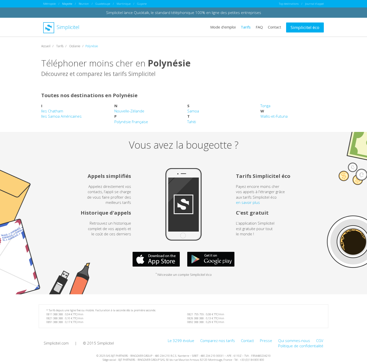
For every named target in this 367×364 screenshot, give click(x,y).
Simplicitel (67, 27)
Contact (274, 26)
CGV (319, 340)
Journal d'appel (314, 3)
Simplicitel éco (305, 27)
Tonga (265, 105)
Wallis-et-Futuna (274, 116)
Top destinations (289, 3)
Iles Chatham (52, 110)
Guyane (142, 3)
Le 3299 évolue (181, 340)
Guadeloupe (102, 3)
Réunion (84, 3)
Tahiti (191, 121)
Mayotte (67, 3)
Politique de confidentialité (300, 345)
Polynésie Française (131, 121)
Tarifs (246, 26)
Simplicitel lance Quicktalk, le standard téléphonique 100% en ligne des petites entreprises (183, 12)
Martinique (124, 3)
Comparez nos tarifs (217, 340)
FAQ (259, 26)
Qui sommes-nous (294, 340)
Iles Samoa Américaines (61, 116)
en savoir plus (248, 202)
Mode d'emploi (223, 26)
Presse (266, 340)
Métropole (49, 3)
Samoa (193, 110)
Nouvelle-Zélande (129, 110)
